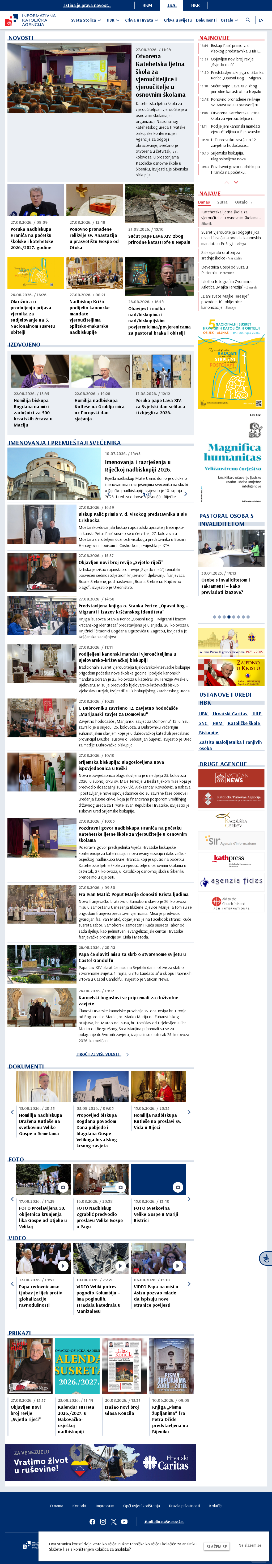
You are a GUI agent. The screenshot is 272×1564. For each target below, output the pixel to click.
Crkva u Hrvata (139, 20)
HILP (257, 713)
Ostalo (227, 20)
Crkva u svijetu (178, 20)
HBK (110, 20)
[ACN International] (231, 903)
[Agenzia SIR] (231, 840)
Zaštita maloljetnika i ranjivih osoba (230, 745)
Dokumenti (206, 20)
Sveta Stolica (83, 20)
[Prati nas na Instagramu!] (103, 1521)
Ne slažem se (250, 1545)
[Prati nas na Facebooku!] (92, 1521)
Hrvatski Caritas (230, 713)
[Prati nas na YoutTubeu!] (124, 1521)
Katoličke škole (244, 723)
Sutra (222, 202)
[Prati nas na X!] (113, 1521)
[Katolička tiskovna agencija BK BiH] (231, 799)
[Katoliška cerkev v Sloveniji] (231, 819)
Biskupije (208, 732)
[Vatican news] (231, 778)
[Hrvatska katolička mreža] (34, 1545)
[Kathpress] (231, 861)
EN (261, 20)
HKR (195, 5)
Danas (204, 202)
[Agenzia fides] (231, 882)
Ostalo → (244, 202)
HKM (147, 5)
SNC (203, 723)
